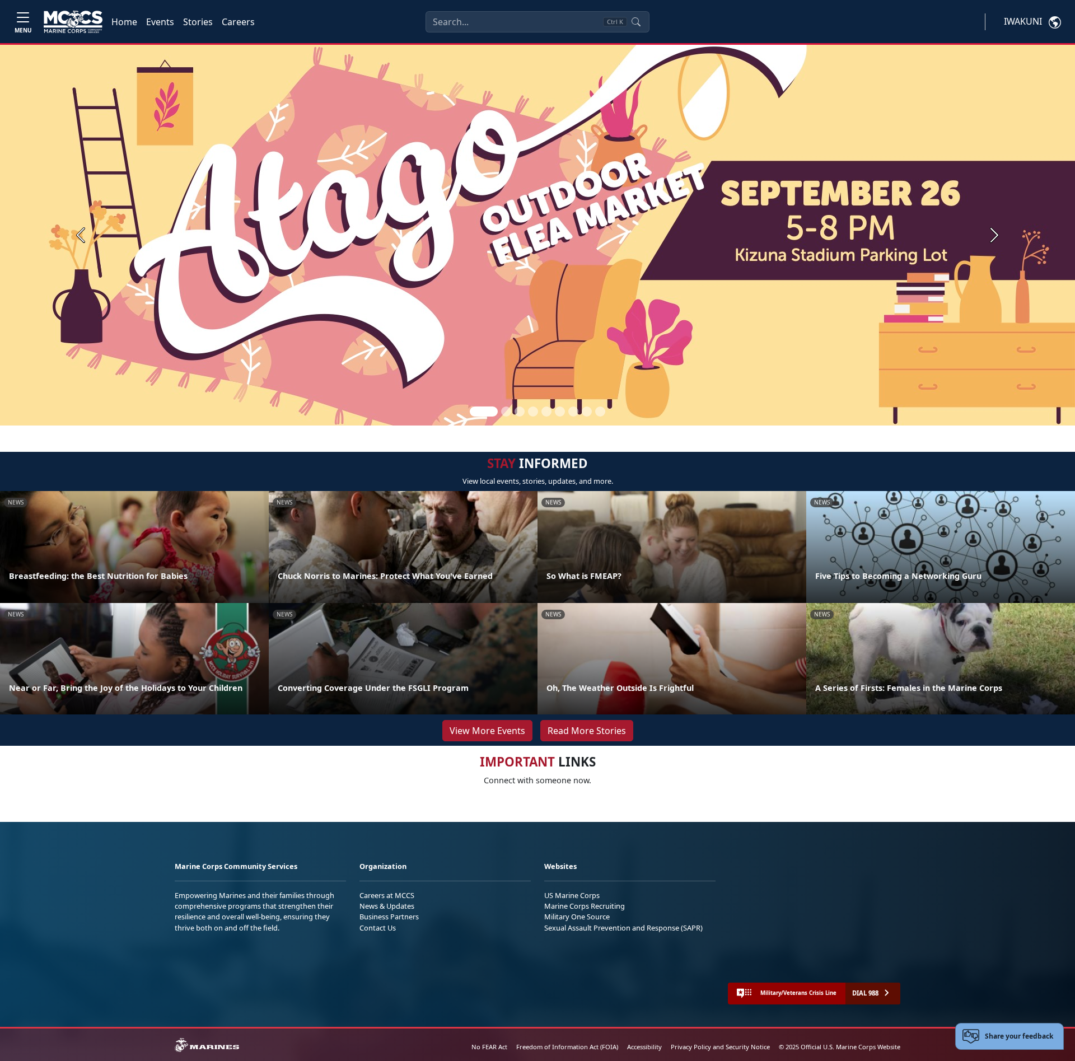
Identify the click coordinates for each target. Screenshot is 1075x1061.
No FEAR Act (489, 1047)
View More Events (487, 731)
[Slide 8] (587, 411)
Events (160, 22)
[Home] (73, 22)
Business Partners (389, 917)
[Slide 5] (546, 411)
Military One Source (577, 917)
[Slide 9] (600, 411)
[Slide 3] (520, 411)
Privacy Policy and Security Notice (720, 1047)
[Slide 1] (484, 411)
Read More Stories (587, 731)
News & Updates (386, 906)
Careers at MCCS (386, 895)
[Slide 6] (560, 411)
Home (124, 22)
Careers (238, 22)
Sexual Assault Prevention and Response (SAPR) (623, 928)
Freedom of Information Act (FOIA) (567, 1047)
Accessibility (644, 1047)
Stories (198, 22)
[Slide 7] (573, 411)
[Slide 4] (533, 411)
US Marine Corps (572, 895)
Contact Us (377, 928)
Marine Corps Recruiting (584, 906)
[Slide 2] (506, 411)
